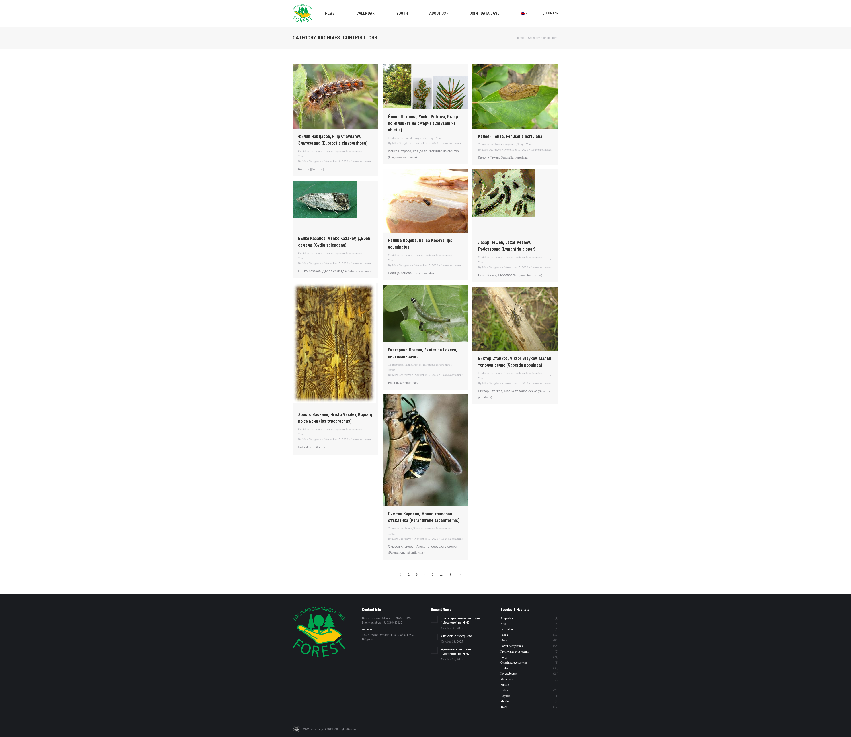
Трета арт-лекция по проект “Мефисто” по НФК (461, 620)
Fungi (431, 138)
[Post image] (434, 619)
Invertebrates (354, 151)
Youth (301, 156)
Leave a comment (362, 161)
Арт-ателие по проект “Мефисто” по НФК (456, 651)
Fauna (318, 151)
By (309, 161)
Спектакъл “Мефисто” (457, 636)
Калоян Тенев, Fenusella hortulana (510, 136)
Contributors (305, 151)
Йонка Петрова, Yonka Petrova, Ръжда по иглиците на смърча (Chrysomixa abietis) (424, 123)
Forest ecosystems (334, 151)
